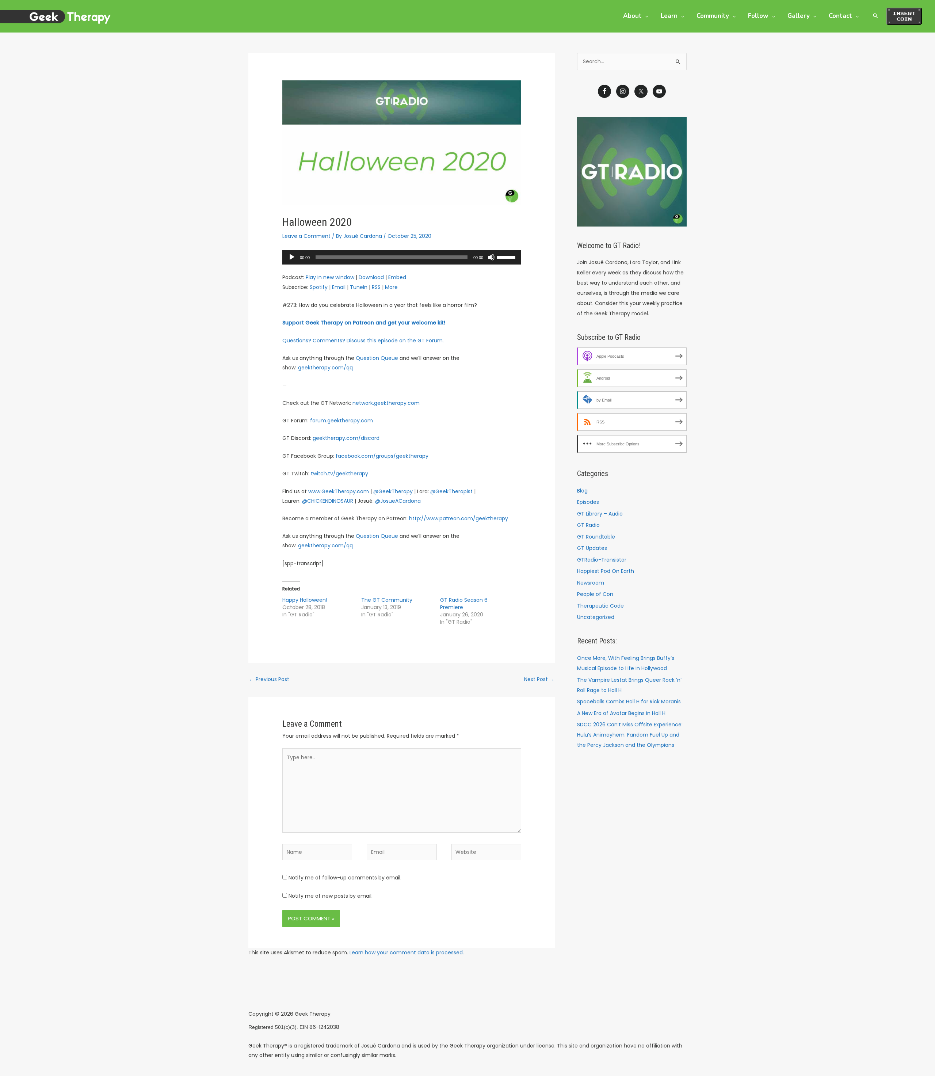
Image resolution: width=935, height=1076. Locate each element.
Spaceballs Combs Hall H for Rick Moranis (629, 701)
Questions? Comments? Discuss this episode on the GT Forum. (363, 340)
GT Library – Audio (600, 513)
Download (371, 277)
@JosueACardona (398, 501)
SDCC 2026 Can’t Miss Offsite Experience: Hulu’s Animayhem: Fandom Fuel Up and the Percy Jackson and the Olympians (630, 735)
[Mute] (491, 257)
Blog (582, 490)
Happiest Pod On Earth (605, 571)
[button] (645, 16)
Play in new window (330, 277)
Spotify (319, 287)
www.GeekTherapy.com (338, 491)
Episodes (588, 502)
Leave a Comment (306, 236)
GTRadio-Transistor (601, 559)
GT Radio (588, 525)
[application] (401, 257)
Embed (397, 277)
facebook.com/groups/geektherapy (382, 456)
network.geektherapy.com (386, 403)
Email (339, 287)
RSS (376, 287)
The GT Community (386, 600)
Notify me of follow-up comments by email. (345, 877)
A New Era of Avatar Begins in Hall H (621, 713)
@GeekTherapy (393, 491)
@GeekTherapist (451, 491)
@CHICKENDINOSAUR (327, 501)
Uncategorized (595, 617)
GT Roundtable (596, 536)
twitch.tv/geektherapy (339, 473)
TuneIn (358, 287)
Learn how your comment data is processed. (407, 952)
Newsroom (590, 582)
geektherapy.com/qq (325, 367)
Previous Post (269, 679)
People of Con (595, 594)
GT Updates (592, 548)
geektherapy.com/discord (346, 438)
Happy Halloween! (304, 600)
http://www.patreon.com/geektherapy (458, 518)
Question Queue (377, 358)
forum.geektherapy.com (341, 420)
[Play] (291, 257)
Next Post (539, 679)
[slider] (507, 256)
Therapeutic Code (600, 605)
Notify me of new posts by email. (331, 896)
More (391, 287)
